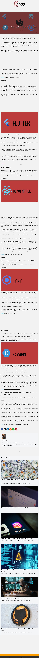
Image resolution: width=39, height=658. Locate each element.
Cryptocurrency (12, 573)
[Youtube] (19, 11)
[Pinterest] (16, 429)
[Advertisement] (19, 61)
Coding (9, 540)
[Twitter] (17, 11)
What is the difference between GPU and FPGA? (12, 77)
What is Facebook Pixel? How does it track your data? (13, 254)
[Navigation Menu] (19, 9)
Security (14, 540)
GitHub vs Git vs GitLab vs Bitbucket (10, 313)
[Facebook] (16, 11)
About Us (8, 654)
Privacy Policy (25, 654)
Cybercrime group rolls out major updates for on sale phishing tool (16, 598)
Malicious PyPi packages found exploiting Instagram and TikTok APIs (17, 538)
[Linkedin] (21, 11)
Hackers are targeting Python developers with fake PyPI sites (15, 507)
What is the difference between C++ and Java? (12, 389)
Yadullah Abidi (4, 540)
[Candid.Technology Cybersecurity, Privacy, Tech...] (19, 4)
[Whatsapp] (13, 429)
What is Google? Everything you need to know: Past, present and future (16, 424)
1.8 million (23, 38)
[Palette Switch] (16, 8)
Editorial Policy (18, 654)
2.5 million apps (11, 38)
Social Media (18, 540)
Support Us (31, 654)
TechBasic (13, 483)
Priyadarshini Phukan (5, 483)
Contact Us (13, 654)
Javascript (8, 171)
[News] (23, 11)
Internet (11, 483)
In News (11, 540)
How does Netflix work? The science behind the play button (14, 164)
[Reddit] (10, 429)
